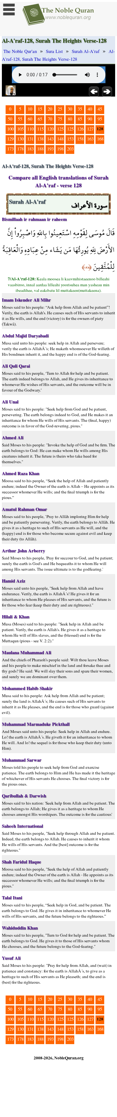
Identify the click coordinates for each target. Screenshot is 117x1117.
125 (60, 129)
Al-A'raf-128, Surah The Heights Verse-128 (58, 55)
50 (10, 119)
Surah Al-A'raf (86, 51)
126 (80, 129)
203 (70, 149)
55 (20, 119)
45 (100, 109)
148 (60, 139)
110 (30, 129)
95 (100, 119)
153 (70, 139)
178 (20, 149)
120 (50, 129)
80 (70, 119)
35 (80, 109)
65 (40, 119)
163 (90, 139)
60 (30, 119)
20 (50, 109)
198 (60, 149)
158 (80, 139)
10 (30, 109)
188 (40, 149)
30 (70, 109)
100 (10, 129)
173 (10, 149)
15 (40, 109)
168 (100, 139)
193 (50, 149)
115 (40, 129)
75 (60, 119)
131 (30, 139)
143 (50, 139)
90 (90, 119)
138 (40, 139)
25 (60, 109)
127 (90, 129)
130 (20, 139)
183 (30, 149)
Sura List (54, 51)
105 (20, 129)
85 (80, 119)
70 (50, 119)
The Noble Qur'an (20, 51)
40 (90, 109)
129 (10, 139)
